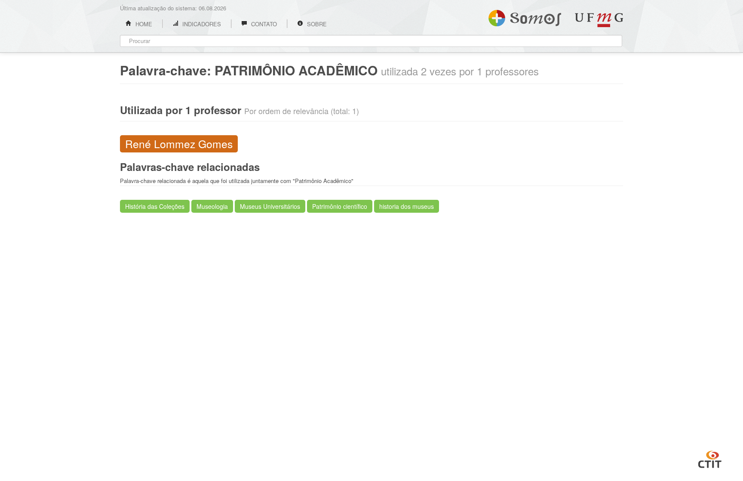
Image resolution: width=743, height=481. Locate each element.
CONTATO (263, 24)
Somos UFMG (525, 16)
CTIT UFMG (710, 458)
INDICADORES (201, 24)
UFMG (599, 20)
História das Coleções (154, 206)
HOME (143, 24)
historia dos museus (406, 206)
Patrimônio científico (339, 206)
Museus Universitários (270, 206)
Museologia (212, 206)
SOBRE (316, 24)
